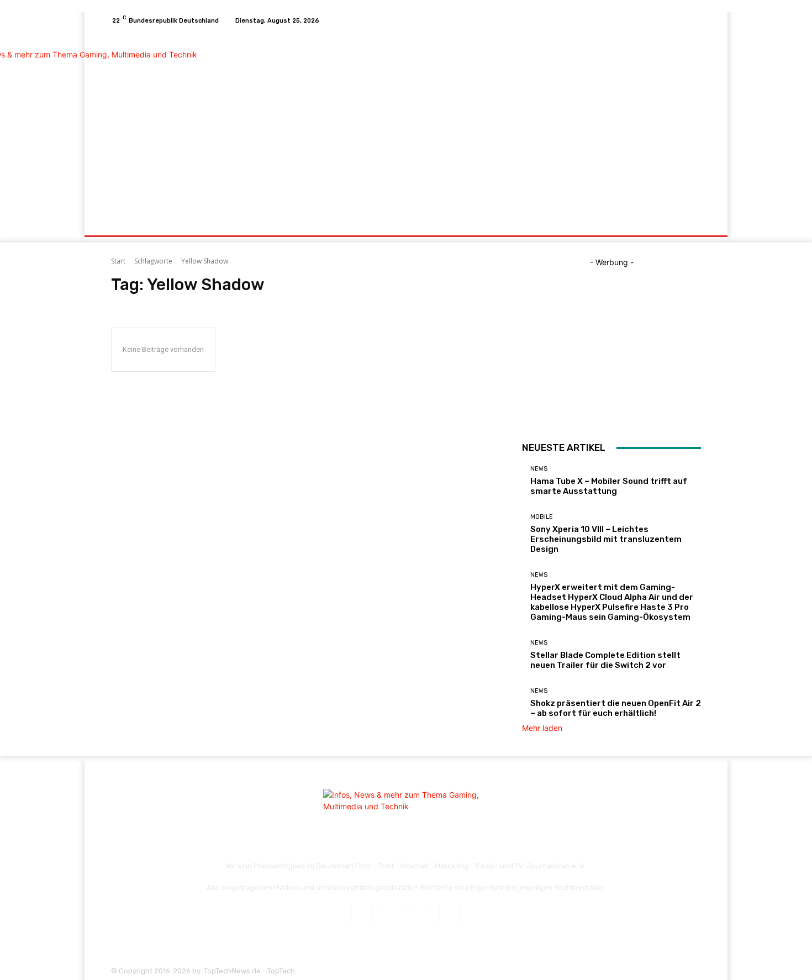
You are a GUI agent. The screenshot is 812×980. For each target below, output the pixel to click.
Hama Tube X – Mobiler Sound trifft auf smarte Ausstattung (608, 486)
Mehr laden (542, 728)
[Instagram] (667, 20)
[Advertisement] (498, 120)
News (538, 469)
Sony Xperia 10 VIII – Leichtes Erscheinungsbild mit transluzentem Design (606, 539)
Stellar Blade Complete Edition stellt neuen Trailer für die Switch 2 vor (605, 660)
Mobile (541, 517)
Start (118, 261)
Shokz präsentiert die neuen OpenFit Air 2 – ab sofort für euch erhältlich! (615, 708)
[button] (688, 222)
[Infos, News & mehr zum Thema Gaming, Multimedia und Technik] (190, 119)
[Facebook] (654, 20)
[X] (681, 20)
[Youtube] (694, 20)
